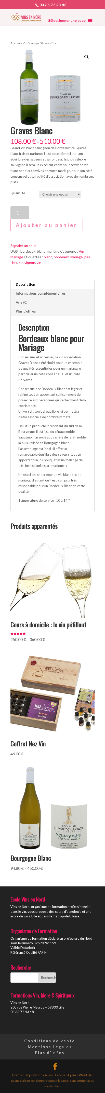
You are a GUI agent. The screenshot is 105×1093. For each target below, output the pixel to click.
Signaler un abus (23, 245)
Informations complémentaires (41, 293)
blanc (48, 257)
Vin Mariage (31, 43)
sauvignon (27, 262)
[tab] (52, 284)
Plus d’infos (49, 1052)
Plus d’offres (26, 311)
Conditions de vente (49, 1040)
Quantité (17, 193)
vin (39, 262)
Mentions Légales (50, 1046)
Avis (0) (21, 302)
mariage (76, 257)
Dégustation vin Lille (38, 1075)
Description (25, 284)
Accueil (15, 43)
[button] (67, 20)
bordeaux (61, 257)
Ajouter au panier (46, 225)
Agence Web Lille (79, 1075)
